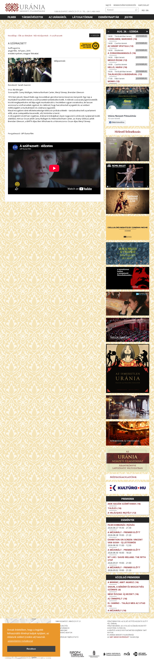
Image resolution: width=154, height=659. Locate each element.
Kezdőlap (12, 35)
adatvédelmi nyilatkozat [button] (20, 641)
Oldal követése (118, 122)
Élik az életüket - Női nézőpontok (33, 35)
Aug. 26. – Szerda (127, 31)
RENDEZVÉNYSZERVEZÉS (125, 5)
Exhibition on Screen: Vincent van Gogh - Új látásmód (125, 541)
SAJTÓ (108, 5)
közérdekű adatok (63, 632)
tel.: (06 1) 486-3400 (91, 11)
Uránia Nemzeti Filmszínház (122, 116)
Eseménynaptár (108, 17)
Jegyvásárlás (141, 36)
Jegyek (129, 17)
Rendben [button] (31, 649)
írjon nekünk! (61, 630)
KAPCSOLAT (143, 5)
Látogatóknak (82, 17)
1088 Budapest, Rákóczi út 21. (68, 11)
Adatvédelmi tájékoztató (67, 637)
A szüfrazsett (56, 35)
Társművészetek (32, 17)
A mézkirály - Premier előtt (124, 532)
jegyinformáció (62, 628)
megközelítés (61, 626)
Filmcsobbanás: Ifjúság (121, 524)
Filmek (12, 17)
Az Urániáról (58, 17)
